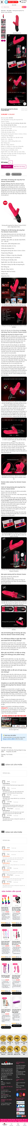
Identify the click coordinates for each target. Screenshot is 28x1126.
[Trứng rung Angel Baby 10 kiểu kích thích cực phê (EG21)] (16, 968)
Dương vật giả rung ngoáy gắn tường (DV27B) (6, 1011)
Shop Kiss (3, 1083)
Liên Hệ (17, 1077)
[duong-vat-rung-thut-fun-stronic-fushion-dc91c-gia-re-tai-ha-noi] (3, 36)
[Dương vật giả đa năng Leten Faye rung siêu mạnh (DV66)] (6, 934)
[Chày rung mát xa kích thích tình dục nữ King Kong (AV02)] (16, 934)
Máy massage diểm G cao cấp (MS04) (5, 976)
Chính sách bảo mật (20, 1067)
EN (15, 5)
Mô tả (8, 174)
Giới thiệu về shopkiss (21, 1065)
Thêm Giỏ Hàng (20, 166)
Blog (2, 1081)
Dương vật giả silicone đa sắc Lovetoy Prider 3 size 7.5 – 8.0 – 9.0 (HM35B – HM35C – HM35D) (5, 910)
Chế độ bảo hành (19, 1073)
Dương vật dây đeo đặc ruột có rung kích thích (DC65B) (16, 909)
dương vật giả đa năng (10, 125)
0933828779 (4, 708)
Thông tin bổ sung (16, 174)
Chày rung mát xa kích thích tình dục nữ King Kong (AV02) (16, 943)
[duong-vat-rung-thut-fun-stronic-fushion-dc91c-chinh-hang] (3, 26)
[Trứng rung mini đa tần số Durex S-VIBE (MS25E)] (16, 1002)
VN (13, 5)
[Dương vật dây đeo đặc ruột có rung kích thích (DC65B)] (16, 900)
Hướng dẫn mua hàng (20, 1071)
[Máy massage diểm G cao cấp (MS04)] (6, 968)
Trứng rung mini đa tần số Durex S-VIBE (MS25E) (16, 1011)
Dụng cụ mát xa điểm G (9, 739)
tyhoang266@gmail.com (7, 1079)
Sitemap (3, 1084)
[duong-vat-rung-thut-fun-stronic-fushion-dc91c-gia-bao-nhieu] (3, 21)
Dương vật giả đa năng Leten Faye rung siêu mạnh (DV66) (5, 943)
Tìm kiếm (24, 7)
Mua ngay (7, 166)
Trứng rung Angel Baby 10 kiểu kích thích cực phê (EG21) (16, 977)
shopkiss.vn (4, 1077)
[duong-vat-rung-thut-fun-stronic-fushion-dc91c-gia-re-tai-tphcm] (3, 31)
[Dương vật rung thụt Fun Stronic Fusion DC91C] (3, 16)
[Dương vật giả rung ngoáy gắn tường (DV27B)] (6, 1002)
